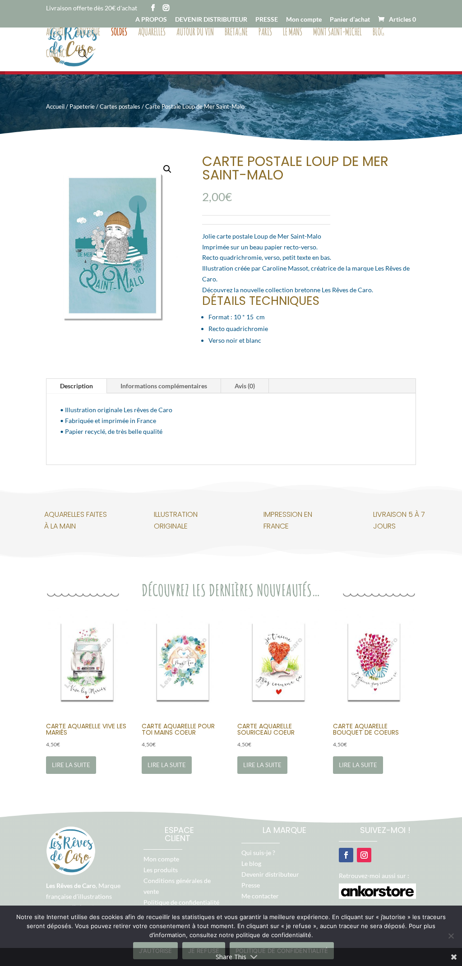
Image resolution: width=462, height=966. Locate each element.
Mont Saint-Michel (337, 32)
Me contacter (260, 896)
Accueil (56, 32)
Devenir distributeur (270, 874)
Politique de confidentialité (181, 902)
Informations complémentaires (163, 386)
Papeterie (82, 106)
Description (76, 386)
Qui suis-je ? (258, 852)
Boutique (88, 32)
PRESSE (266, 19)
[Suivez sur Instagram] (364, 855)
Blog (378, 32)
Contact (57, 54)
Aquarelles (152, 32)
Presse (250, 885)
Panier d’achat (350, 19)
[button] (167, 169)
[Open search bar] (83, 53)
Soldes (119, 32)
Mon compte (304, 19)
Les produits (160, 870)
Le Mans (292, 32)
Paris (265, 32)
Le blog (251, 863)
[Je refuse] (450, 935)
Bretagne (236, 32)
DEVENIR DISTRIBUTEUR (211, 19)
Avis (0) (245, 386)
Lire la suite (71, 764)
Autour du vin (195, 32)
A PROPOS (151, 19)
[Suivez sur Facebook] (346, 855)
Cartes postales (120, 106)
